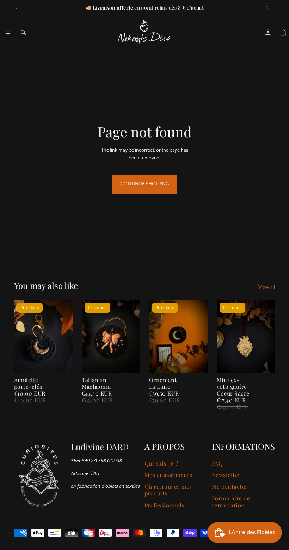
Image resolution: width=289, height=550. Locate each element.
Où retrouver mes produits (168, 490)
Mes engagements (168, 475)
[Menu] (8, 32)
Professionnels (164, 505)
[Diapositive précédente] (16, 7)
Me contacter (230, 486)
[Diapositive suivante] (267, 7)
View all (266, 287)
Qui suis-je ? (161, 463)
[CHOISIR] (61, 362)
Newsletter (226, 475)
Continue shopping (145, 184)
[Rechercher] (23, 32)
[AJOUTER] (196, 362)
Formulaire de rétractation (231, 501)
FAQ (217, 463)
